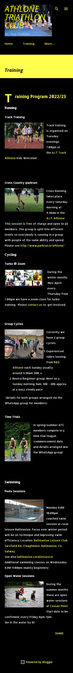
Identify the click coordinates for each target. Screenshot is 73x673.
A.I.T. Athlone (55, 218)
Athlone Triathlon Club (25, 17)
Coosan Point (59, 606)
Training (28, 43)
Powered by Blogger (39, 662)
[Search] (56, 7)
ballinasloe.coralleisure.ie (35, 556)
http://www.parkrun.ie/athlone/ (42, 245)
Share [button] (59, 633)
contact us (35, 304)
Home (9, 43)
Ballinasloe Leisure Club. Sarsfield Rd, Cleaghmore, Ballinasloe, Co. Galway (36, 546)
